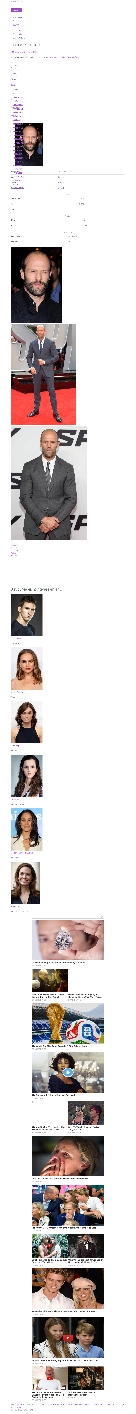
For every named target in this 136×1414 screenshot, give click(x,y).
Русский (111, 1405)
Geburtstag (17, 21)
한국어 (75, 1405)
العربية (122, 1405)
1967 (71, 172)
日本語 (69, 1405)
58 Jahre (61, 177)
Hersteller (32, 51)
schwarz (16, 158)
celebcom (17, 1)
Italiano (64, 1405)
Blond (15, 120)
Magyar (58, 1405)
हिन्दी (53, 1405)
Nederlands (83, 1405)
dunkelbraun (17, 124)
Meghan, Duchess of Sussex (22, 853)
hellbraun (16, 143)
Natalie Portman (17, 692)
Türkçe (117, 1405)
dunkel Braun (18, 139)
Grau (15, 128)
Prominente (17, 17)
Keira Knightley (16, 746)
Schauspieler (18, 51)
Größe (51, 57)
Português (96, 1405)
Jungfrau (61, 183)
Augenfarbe (74, 57)
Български (15, 1405)
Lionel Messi (16, 638)
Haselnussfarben (70, 236)
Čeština (22, 1405)
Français (48, 1405)
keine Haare (17, 147)
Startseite (16, 30)
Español (41, 1405)
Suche (16, 10)
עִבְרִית (13, 1407)
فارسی (18, 1407)
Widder (15, 90)
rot (14, 154)
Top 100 (16, 25)
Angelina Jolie (16, 906)
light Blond (17, 151)
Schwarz (67, 242)
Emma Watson (16, 799)
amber (15, 113)
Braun (15, 124)
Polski (90, 1405)
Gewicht (57, 57)
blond (15, 132)
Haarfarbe (83, 57)
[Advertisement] (68, 572)
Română (104, 1405)
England (61, 188)
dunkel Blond (18, 135)
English (35, 1405)
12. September (63, 172)
